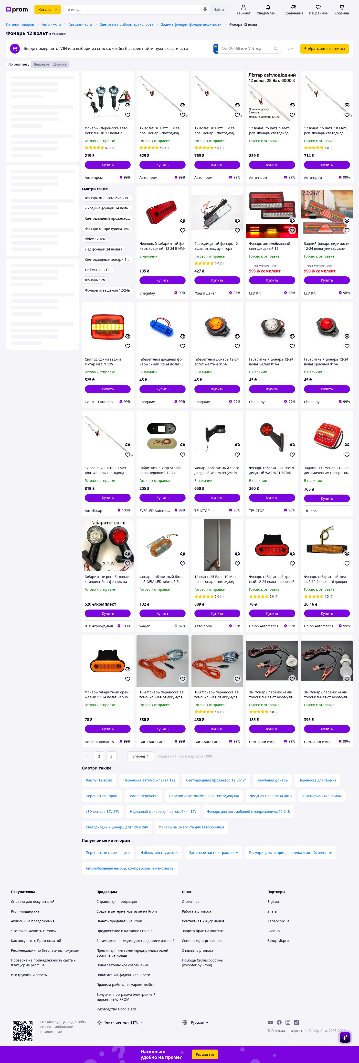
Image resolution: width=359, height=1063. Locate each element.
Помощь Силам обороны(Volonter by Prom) (202, 962)
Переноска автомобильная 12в (149, 780)
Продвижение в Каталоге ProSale (124, 930)
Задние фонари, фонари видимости (191, 24)
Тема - (116, 1022)
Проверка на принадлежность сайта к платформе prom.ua (43, 962)
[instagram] (288, 1022)
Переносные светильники (108, 852)
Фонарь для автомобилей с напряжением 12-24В (248, 811)
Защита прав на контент (203, 930)
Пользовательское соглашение (122, 965)
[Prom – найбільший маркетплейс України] (17, 10)
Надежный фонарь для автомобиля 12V (163, 811)
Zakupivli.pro (278, 940)
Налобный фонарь (272, 780)
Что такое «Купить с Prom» (33, 930)
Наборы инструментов (159, 852)
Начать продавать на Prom (119, 921)
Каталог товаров (20, 24)
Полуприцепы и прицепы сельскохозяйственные (290, 852)
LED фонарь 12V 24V (102, 811)
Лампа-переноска (143, 795)
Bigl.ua (273, 901)
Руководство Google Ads (116, 1009)
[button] (108, 165)
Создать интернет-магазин (119, 911)
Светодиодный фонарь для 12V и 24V (117, 827)
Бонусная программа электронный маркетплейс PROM (126, 997)
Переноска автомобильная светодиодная (204, 795)
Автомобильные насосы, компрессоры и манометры (130, 868)
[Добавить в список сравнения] (128, 105)
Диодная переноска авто (271, 795)
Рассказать (205, 1054)
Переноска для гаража (317, 780)
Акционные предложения (32, 921)
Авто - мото (51, 24)
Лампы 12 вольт (99, 780)
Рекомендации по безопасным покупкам (45, 950)
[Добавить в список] (128, 115)
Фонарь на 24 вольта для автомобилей (191, 827)
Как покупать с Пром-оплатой (36, 940)
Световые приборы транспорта (126, 24)
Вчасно (273, 930)
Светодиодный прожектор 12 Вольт (216, 780)
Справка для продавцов (116, 901)
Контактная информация (203, 921)
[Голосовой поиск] (205, 9)
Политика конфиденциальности (123, 975)
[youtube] (270, 1022)
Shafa (272, 911)
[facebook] (279, 1022)
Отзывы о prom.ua (197, 950)
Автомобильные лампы (322, 795)
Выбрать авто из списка (324, 48)
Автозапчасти (80, 24)
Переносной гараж (102, 795)
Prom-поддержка (25, 911)
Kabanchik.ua (278, 921)
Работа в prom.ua (196, 911)
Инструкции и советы (29, 975)
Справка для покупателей (32, 901)
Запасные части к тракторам (213, 852)
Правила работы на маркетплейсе (125, 984)
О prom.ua (191, 901)
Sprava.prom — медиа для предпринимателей (135, 940)
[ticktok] (297, 1022)
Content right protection (202, 940)
